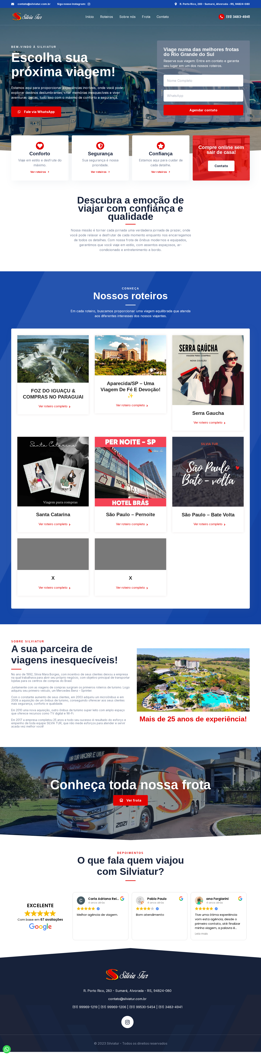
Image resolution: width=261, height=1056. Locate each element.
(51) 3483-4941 (238, 17)
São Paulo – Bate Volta (208, 514)
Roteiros (106, 17)
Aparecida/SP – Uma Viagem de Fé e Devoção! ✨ (130, 389)
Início (89, 17)
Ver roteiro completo (53, 406)
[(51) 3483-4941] (222, 17)
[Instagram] (88, 4)
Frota (146, 17)
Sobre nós (127, 17)
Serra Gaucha (208, 413)
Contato (163, 17)
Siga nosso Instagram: (71, 3)
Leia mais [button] (201, 934)
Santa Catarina (53, 514)
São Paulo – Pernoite (130, 514)
